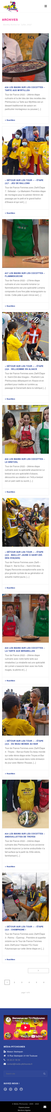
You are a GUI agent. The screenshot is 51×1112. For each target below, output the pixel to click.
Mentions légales (24, 1110)
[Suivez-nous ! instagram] (10, 1089)
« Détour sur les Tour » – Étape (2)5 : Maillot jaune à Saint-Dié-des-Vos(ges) (24, 555)
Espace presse (24, 1107)
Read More (11, 120)
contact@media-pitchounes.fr (19, 1064)
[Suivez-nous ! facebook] (5, 1089)
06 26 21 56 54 (13, 1060)
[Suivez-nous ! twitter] (16, 1089)
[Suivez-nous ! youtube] (21, 1089)
